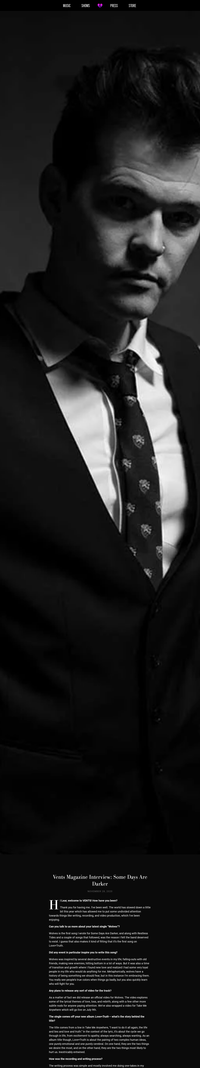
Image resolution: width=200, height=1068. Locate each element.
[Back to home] (100, 5)
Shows (85, 5)
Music (67, 5)
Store (132, 5)
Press (114, 5)
